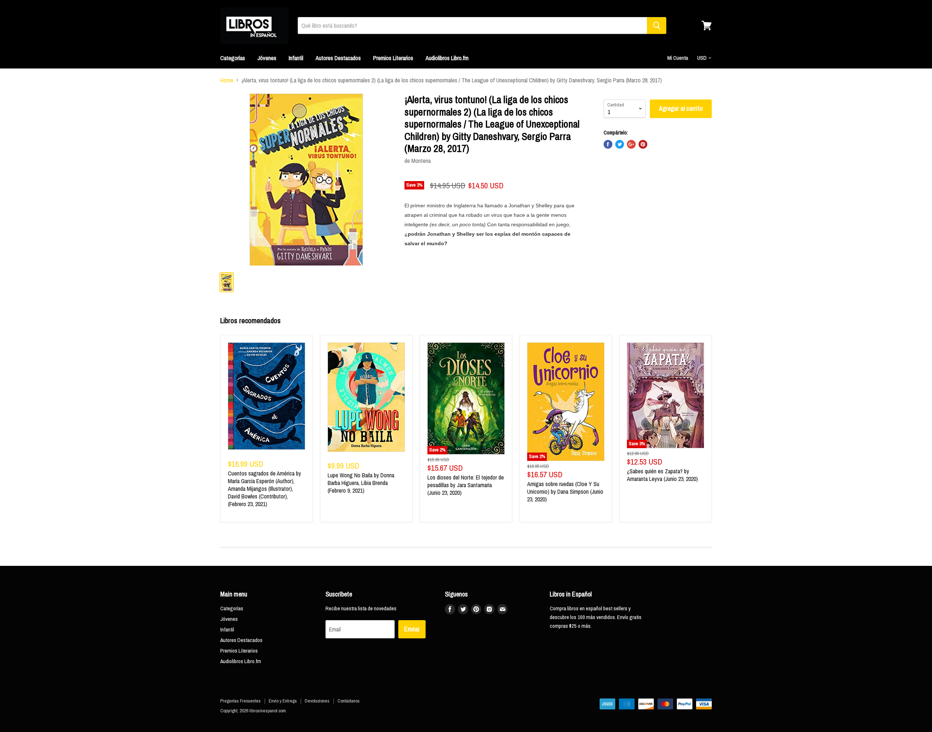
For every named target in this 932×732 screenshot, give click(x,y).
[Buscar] (656, 25)
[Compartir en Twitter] (619, 144)
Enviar (412, 629)
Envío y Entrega (283, 701)
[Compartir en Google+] (631, 144)
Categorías (232, 58)
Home (226, 80)
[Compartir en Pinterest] (643, 144)
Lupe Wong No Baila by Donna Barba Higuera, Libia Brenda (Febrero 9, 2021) (361, 482)
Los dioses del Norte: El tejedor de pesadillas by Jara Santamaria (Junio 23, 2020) (465, 485)
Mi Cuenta (677, 58)
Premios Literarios (393, 58)
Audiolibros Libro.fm (447, 58)
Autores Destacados (338, 58)
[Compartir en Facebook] (608, 144)
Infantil (296, 58)
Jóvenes (266, 58)
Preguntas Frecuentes (240, 701)
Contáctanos (348, 701)
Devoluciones (317, 701)
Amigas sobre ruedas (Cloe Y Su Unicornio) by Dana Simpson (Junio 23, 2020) (565, 491)
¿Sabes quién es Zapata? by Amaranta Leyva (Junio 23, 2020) (662, 475)
